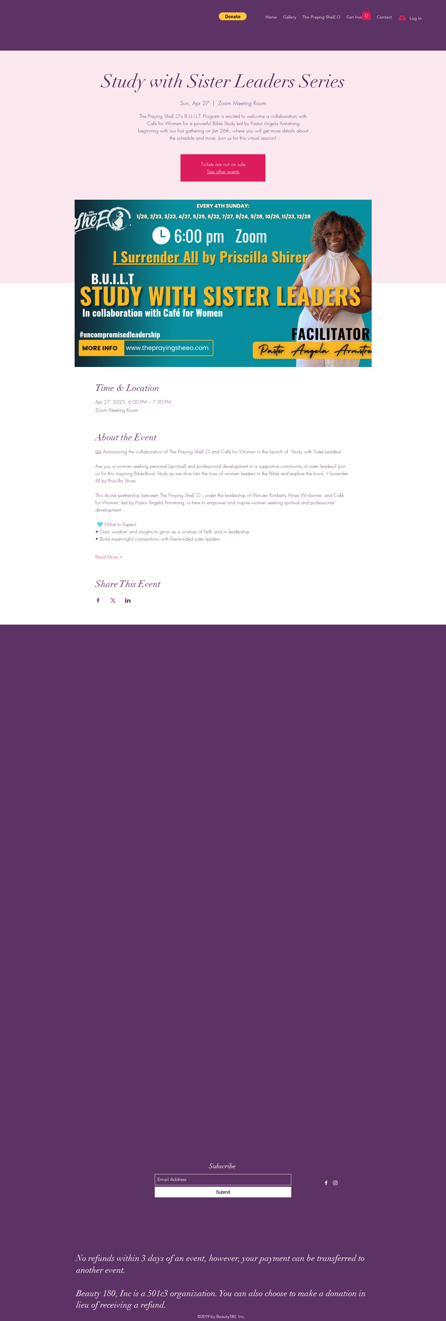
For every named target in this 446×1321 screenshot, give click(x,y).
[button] (233, 16)
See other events (223, 171)
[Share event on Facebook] (98, 600)
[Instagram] (335, 1183)
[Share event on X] (113, 600)
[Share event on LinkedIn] (128, 600)
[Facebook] (326, 1183)
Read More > (108, 556)
